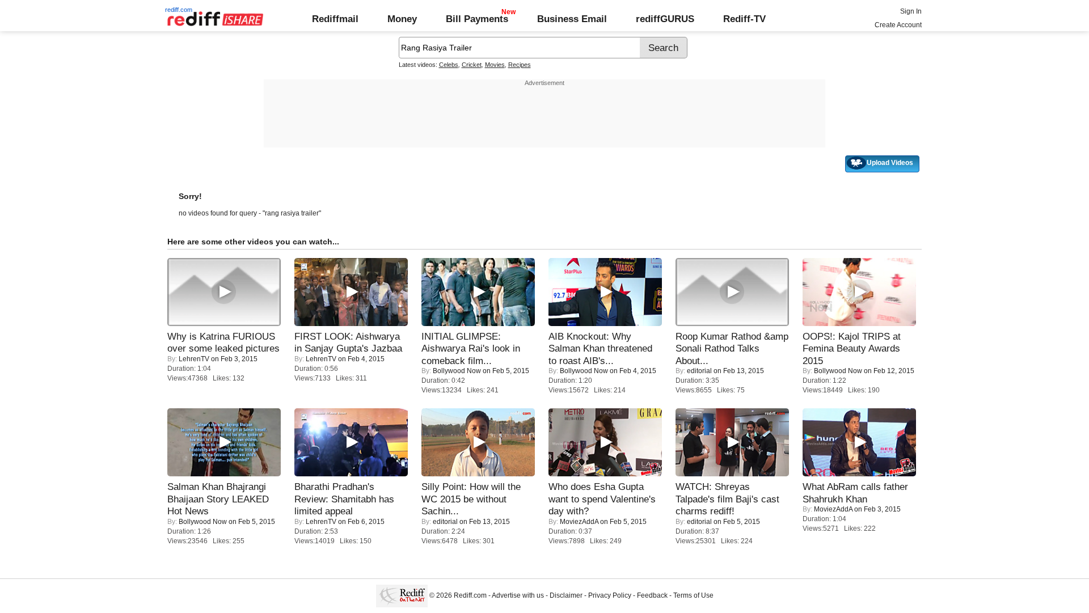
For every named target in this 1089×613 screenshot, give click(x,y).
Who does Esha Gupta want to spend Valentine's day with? (602, 498)
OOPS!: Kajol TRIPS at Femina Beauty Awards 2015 (852, 348)
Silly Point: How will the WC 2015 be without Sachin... (471, 498)
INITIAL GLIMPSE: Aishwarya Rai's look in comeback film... (470, 348)
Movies (495, 64)
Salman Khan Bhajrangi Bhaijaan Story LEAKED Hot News (218, 498)
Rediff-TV (744, 19)
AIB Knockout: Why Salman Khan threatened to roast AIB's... (600, 348)
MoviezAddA (579, 522)
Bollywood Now (457, 371)
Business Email (572, 19)
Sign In (911, 11)
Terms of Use (693, 595)
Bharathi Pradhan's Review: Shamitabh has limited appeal (344, 498)
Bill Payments (477, 19)
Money (402, 19)
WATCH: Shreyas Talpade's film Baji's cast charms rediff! (727, 498)
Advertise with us (518, 595)
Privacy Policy (609, 595)
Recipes (519, 64)
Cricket (472, 64)
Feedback (652, 595)
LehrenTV (194, 359)
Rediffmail (335, 19)
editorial (699, 371)
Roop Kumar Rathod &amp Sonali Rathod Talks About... (732, 348)
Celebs (448, 64)
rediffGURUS (665, 19)
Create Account (898, 25)
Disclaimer (566, 595)
